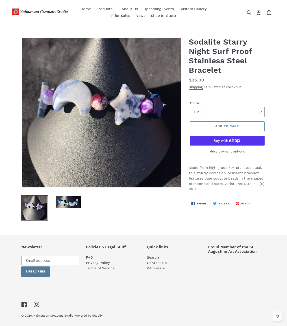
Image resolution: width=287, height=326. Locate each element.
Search (153, 257)
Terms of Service (100, 268)
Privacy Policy (98, 263)
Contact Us (157, 263)
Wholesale (156, 268)
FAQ (89, 257)
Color (195, 103)
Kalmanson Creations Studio (53, 315)
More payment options (227, 151)
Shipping (196, 87)
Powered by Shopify (88, 315)
